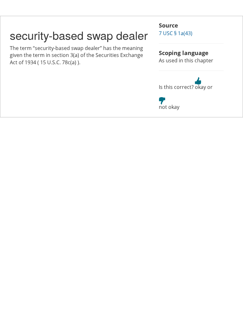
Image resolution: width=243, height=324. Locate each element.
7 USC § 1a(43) (175, 33)
